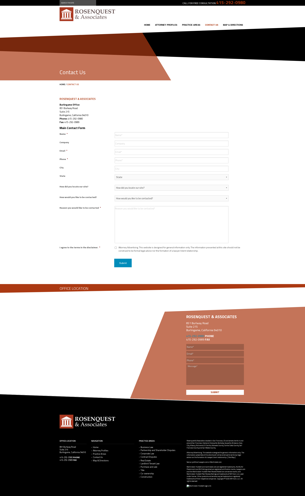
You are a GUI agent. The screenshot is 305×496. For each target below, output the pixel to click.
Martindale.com (216, 462)
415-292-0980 (195, 336)
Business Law (147, 447)
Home (147, 24)
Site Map (231, 457)
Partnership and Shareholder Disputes (158, 450)
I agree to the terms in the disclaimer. (80, 247)
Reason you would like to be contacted (80, 207)
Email (63, 150)
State (62, 176)
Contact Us (211, 24)
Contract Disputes (149, 457)
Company (64, 142)
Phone (64, 159)
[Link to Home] (87, 14)
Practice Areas (191, 24)
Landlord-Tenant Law (150, 463)
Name (64, 134)
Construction (146, 477)
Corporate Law (147, 453)
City (62, 167)
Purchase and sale (149, 467)
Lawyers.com (203, 462)
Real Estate (146, 460)
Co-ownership (147, 473)
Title (142, 470)
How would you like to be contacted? (78, 197)
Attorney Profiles (166, 24)
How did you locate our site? (74, 186)
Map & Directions (233, 24)
